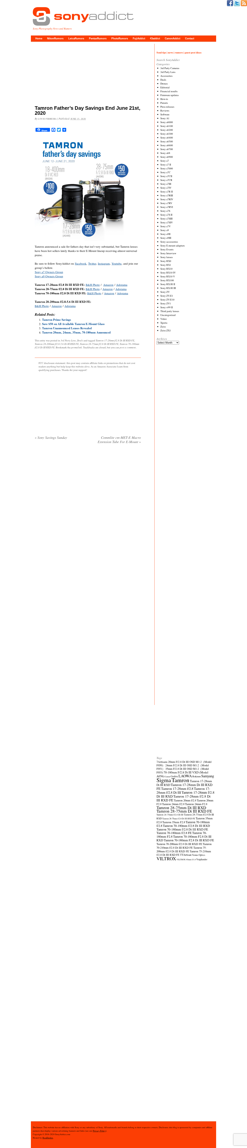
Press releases (167, 106)
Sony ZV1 (165, 303)
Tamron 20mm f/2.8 (185, 800)
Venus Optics (198, 855)
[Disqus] (88, 496)
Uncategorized (168, 315)
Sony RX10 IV (168, 272)
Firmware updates (169, 95)
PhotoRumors (119, 38)
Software (164, 114)
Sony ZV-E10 (167, 299)
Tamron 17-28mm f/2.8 (177, 788)
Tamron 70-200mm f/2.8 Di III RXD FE (179, 844)
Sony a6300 (166, 133)
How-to (164, 99)
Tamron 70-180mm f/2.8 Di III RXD (186, 826)
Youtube (117, 263)
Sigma (163, 780)
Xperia (163, 322)
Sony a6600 (166, 145)
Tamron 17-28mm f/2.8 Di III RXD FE (115, 340)
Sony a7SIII (166, 218)
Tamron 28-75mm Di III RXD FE (184, 811)
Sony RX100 (167, 280)
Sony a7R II (166, 191)
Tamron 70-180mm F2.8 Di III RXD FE (189, 840)
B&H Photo (93, 285)
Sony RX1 (165, 265)
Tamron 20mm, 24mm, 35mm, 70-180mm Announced (76, 332)
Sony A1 (164, 118)
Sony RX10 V (167, 276)
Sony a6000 (166, 122)
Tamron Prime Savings (56, 319)
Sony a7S (165, 211)
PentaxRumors (98, 38)
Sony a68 (165, 153)
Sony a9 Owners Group (49, 276)
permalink (76, 347)
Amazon (108, 285)
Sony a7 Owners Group (49, 272)
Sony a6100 (166, 126)
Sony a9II (165, 234)
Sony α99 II (166, 307)
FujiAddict (139, 38)
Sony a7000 (166, 168)
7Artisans (161, 762)
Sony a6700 (166, 149)
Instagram (104, 263)
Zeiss (163, 326)
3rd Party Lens (68, 340)
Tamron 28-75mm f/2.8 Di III (169, 814)
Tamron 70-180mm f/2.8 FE (174, 833)
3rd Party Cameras (169, 68)
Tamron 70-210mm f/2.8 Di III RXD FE (183, 845)
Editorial (165, 87)
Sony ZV (165, 292)
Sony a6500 (166, 141)
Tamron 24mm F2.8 (196, 804)
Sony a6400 (166, 137)
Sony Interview (168, 253)
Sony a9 (164, 230)
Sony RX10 (166, 268)
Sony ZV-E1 (166, 295)
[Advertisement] (88, 74)
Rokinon (196, 776)
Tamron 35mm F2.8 (173, 822)
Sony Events (166, 249)
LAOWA (185, 775)
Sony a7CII (166, 176)
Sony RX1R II (167, 284)
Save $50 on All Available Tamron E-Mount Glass (73, 324)
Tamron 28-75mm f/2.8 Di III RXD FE (99, 344)
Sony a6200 (166, 130)
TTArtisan (185, 855)
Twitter (92, 263)
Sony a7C (165, 172)
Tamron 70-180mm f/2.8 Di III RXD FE (182, 829)
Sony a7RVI (166, 207)
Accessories (166, 76)
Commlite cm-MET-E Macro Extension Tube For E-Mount (119, 439)
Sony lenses (166, 257)
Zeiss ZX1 (165, 330)
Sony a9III (165, 238)
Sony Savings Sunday (51, 437)
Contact (189, 38)
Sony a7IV (165, 187)
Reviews (164, 110)
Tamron (180, 780)
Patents (164, 103)
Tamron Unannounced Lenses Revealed (67, 328)
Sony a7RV (166, 203)
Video (163, 319)
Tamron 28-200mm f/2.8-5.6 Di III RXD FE (57, 344)
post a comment (128, 347)
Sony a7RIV (166, 199)
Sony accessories (169, 241)
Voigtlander (201, 859)
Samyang (207, 775)
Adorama (121, 285)
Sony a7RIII (166, 195)
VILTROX (166, 858)
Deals (80, 340)
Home (38, 38)
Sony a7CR (166, 180)
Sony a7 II (165, 164)
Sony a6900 (166, 157)
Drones (164, 83)
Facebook (80, 263)
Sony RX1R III (168, 288)
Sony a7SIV (166, 222)
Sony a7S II (166, 214)
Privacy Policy (99, 1130)
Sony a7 (164, 160)
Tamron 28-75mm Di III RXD (181, 807)
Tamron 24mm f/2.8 (173, 804)
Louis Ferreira (47, 118)
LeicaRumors (76, 38)
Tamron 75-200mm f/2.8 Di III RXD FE (181, 849)
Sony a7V (165, 226)
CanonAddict (172, 38)
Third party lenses (169, 311)
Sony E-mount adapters (172, 245)
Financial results (169, 91)
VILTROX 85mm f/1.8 (186, 859)
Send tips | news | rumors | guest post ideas (178, 52)
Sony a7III (165, 184)
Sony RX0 (165, 261)
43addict (155, 38)
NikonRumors (55, 38)
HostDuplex (47, 1137)
